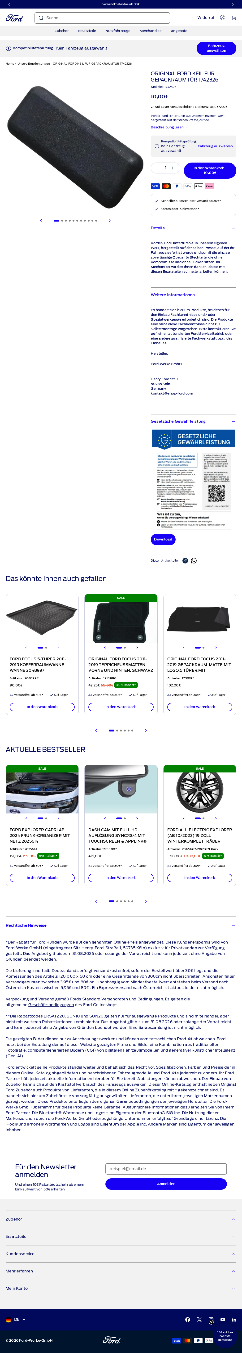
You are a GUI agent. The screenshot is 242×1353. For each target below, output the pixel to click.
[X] (199, 1319)
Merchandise (150, 31)
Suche (52, 18)
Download (163, 539)
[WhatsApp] (194, 560)
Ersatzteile (87, 31)
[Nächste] (232, 4)
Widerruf (205, 17)
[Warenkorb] (233, 17)
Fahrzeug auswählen (216, 48)
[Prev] (96, 730)
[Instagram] (211, 1319)
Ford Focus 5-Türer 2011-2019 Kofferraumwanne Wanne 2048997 (38, 664)
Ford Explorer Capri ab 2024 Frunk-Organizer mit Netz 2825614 (40, 835)
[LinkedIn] (234, 1319)
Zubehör (62, 31)
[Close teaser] (211, 1322)
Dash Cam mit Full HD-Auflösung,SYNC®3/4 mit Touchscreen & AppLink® (117, 835)
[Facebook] (187, 1319)
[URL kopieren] (186, 560)
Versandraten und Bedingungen (132, 999)
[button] (225, 1336)
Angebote (179, 31)
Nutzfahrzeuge (117, 31)
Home (10, 63)
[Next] (58, 648)
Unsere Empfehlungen (33, 63)
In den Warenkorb (42, 706)
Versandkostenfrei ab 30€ (121, 4)
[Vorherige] (9, 4)
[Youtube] (222, 1319)
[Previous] (26, 648)
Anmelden (166, 1183)
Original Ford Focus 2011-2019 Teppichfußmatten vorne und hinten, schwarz (120, 664)
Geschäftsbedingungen (51, 1005)
